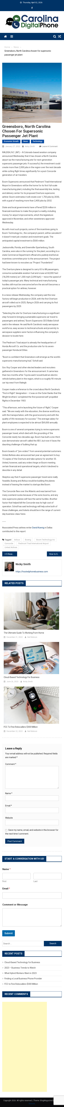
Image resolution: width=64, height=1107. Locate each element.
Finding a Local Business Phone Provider (23, 978)
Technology (37, 141)
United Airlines (11, 547)
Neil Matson (32, 637)
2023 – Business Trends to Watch (20, 968)
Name (8, 793)
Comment (10, 764)
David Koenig (38, 527)
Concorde (9, 543)
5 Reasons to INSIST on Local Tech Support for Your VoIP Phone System (11, 554)
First (4, 881)
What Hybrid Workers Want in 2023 (20, 973)
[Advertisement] (24, 1047)
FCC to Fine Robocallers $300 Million (21, 727)
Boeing (28, 540)
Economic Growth (11, 141)
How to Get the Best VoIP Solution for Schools (55, 554)
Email (8, 805)
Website (9, 818)
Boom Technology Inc (45, 540)
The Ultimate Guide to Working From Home (24, 633)
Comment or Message (15, 904)
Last (35, 881)
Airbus (17, 540)
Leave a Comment (50, 146)
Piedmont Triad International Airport (33, 543)
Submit (8, 933)
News (25, 141)
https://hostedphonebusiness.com (32, 571)
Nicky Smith (30, 146)
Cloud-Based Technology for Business (21, 677)
